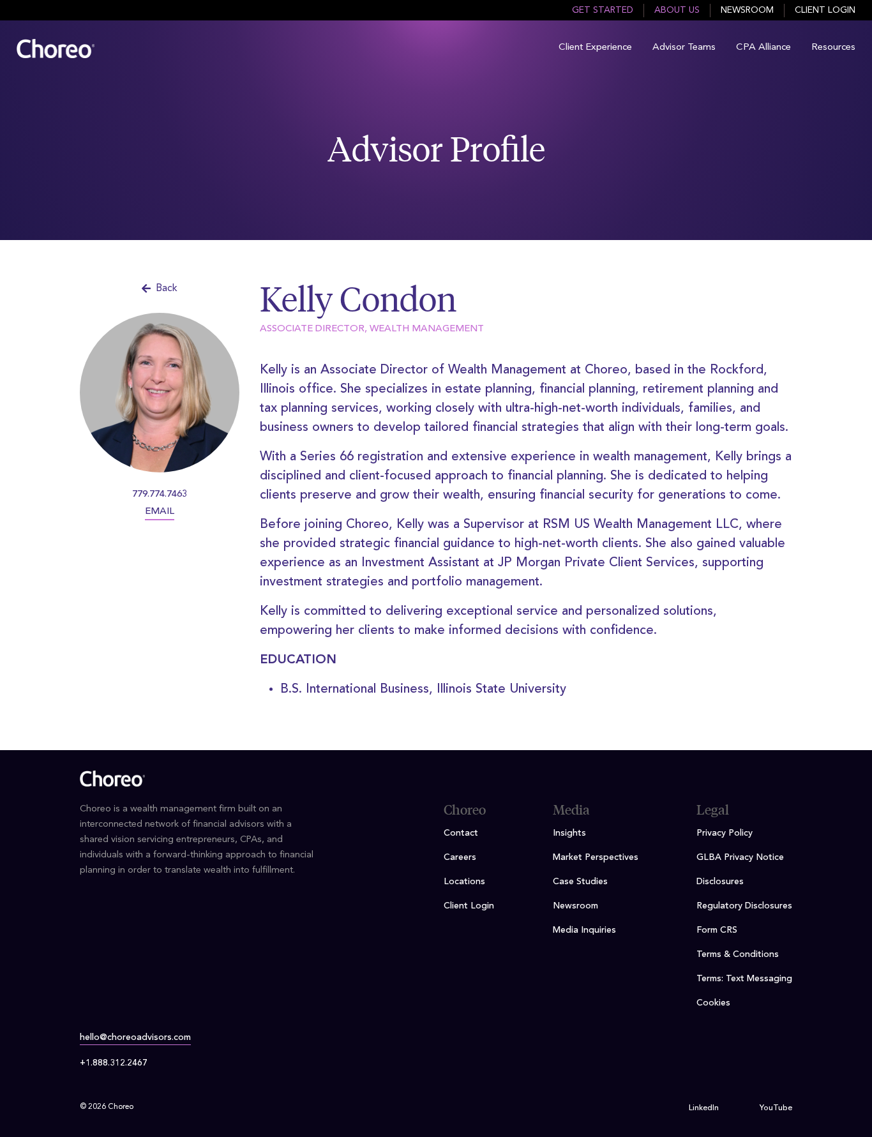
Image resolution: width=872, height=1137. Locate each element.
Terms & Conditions (737, 954)
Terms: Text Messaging (744, 978)
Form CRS (716, 930)
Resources (833, 47)
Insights (569, 833)
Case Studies (580, 881)
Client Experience (595, 47)
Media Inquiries (584, 930)
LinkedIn (704, 1108)
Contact (461, 833)
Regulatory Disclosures (744, 905)
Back (166, 288)
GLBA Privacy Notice (740, 857)
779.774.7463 (159, 494)
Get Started (602, 10)
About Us (677, 10)
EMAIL (159, 511)
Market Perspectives (595, 857)
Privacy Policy (724, 833)
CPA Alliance (763, 47)
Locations (464, 881)
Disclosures (720, 881)
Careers (460, 857)
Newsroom (747, 10)
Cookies (713, 1002)
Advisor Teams (684, 47)
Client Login (825, 10)
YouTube (776, 1108)
